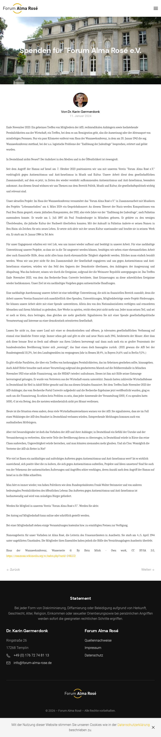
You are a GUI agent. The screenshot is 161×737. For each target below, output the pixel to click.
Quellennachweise (98, 640)
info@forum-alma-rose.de (33, 663)
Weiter (146, 570)
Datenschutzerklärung (133, 725)
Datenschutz (94, 655)
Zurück (14, 570)
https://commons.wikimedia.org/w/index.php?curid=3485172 (40, 555)
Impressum (93, 648)
